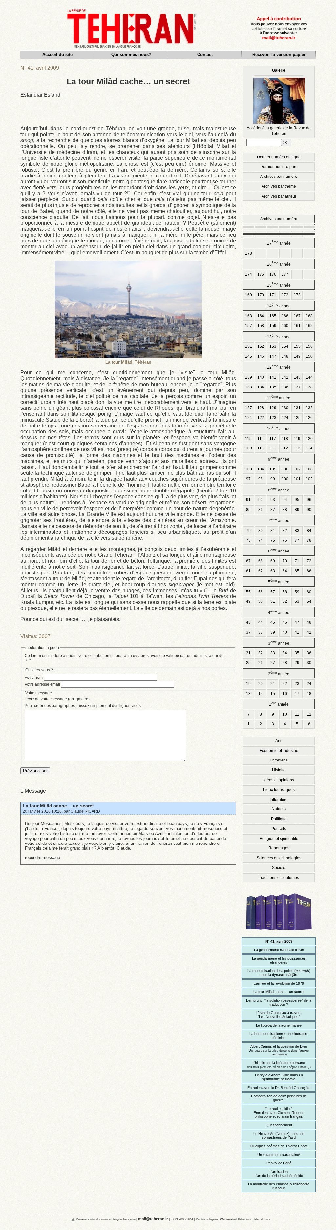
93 (272, 499)
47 (297, 622)
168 (309, 316)
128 (260, 408)
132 (309, 408)
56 (260, 592)
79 (248, 530)
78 (309, 540)
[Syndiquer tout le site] (67, 1219)
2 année (278, 673)
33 (272, 653)
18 (309, 693)
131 (297, 408)
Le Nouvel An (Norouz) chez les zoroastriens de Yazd (278, 1135)
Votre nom (34, 677)
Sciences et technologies (279, 858)
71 (297, 561)
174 (248, 274)
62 (260, 571)
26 (260, 662)
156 (309, 346)
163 (248, 316)
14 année (279, 305)
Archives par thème (279, 186)
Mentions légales (207, 1219)
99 (272, 479)
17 (297, 693)
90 (309, 509)
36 (309, 653)
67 (248, 561)
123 (272, 417)
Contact (205, 54)
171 (272, 295)
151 (248, 346)
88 (285, 509)
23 (297, 683)
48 (309, 622)
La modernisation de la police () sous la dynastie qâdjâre (278, 973)
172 (285, 295)
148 (285, 356)
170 (260, 295)
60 (309, 592)
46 (285, 622)
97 (248, 479)
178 (248, 253)
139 (248, 377)
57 (272, 592)
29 (297, 662)
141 (272, 377)
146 (260, 356)
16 (285, 693)
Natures (279, 809)
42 (309, 632)
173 (297, 295)
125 (297, 417)
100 (285, 479)
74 (260, 540)
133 (248, 387)
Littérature (279, 799)
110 (260, 448)
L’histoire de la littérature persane (279, 1065)
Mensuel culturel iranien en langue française (106, 1219)
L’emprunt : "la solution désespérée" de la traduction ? (278, 1002)
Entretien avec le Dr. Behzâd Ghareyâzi (278, 1088)
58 (285, 592)
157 (248, 325)
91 (248, 499)
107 (297, 469)
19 (248, 683)
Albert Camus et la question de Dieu (279, 1050)
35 (297, 653)
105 (272, 469)
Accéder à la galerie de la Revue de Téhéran (279, 102)
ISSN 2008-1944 (182, 1219)
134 (260, 387)
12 (309, 714)
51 (272, 601)
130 (285, 408)
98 (260, 479)
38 (260, 632)
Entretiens (279, 760)
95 (297, 499)
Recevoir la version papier (278, 54)
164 (260, 316)
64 (285, 571)
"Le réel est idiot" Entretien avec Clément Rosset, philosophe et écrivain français (279, 1112)
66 (309, 571)
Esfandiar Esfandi (41, 95)
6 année (278, 550)
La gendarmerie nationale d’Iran (279, 950)
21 (272, 683)
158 (260, 325)
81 (272, 530)
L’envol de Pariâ (278, 1163)
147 (272, 356)
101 (297, 479)
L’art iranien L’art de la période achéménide (279, 1174)
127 (248, 408)
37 (248, 632)
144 (309, 377)
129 (272, 408)
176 (272, 274)
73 (248, 540)
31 (248, 653)
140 (260, 377)
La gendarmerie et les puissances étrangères (279, 960)
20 (260, 683)
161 (297, 325)
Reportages (278, 848)
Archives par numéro (278, 176)
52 (285, 601)
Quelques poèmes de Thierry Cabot (278, 1146)
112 (285, 448)
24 (309, 683)
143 (297, 377)
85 (248, 509)
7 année (278, 520)
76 (285, 540)
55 (248, 592)
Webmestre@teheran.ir (236, 1219)
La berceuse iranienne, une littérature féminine (278, 1036)
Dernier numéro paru (279, 166)
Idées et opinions (278, 780)
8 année (278, 489)
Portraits (278, 828)
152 (260, 346)
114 (309, 448)
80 (260, 530)
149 (297, 356)
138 (309, 387)
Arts (278, 741)
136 (285, 387)
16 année (279, 264)
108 (309, 469)
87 (272, 509)
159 (272, 325)
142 (285, 377)
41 (297, 632)
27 (272, 662)
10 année (279, 428)
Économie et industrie (279, 750)
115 (248, 438)
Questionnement (279, 1125)
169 (248, 295)
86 (260, 509)
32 (260, 653)
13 (248, 693)
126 (309, 417)
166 (285, 316)
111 (273, 448)
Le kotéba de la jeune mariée (279, 1025)
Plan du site (262, 1219)
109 (248, 448)
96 (309, 499)
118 (285, 438)
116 (260, 438)
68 (260, 561)
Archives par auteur (279, 196)
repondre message (42, 857)
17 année (279, 243)
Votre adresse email (42, 684)
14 (260, 693)
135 (272, 387)
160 (285, 325)
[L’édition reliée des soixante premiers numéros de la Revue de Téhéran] (279, 933)
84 (309, 530)
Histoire (279, 770)
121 (248, 417)
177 (285, 274)
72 (309, 561)
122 (260, 417)
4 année (278, 612)
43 (248, 622)
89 (297, 509)
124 (285, 417)
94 (285, 499)
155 (297, 346)
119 (297, 438)
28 (285, 662)
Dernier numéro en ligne (279, 157)
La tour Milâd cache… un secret (58, 805)
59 (297, 592)
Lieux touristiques (279, 789)
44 (260, 622)
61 (248, 571)
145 (248, 356)
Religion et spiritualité (279, 838)
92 (260, 499)
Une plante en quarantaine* (278, 1155)
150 (309, 356)
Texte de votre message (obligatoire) (57, 699)
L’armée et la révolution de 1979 (279, 983)
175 (260, 274)
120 (309, 438)
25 (248, 662)
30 (309, 662)
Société (278, 867)
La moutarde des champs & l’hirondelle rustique (278, 1186)
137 (297, 387)
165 (272, 316)
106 (285, 469)
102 (309, 479)
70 (285, 561)
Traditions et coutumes (279, 877)
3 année (278, 643)
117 (272, 438)
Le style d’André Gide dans (279, 1077)
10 (285, 714)
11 (297, 714)
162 (309, 325)
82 (285, 530)
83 (297, 530)
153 (272, 346)
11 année (278, 397)
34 (285, 653)
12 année (279, 367)
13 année (279, 336)
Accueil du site (57, 54)
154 (285, 346)
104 (260, 469)
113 (297, 448)
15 (272, 693)
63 (272, 571)
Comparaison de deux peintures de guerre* (279, 1098)
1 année (279, 704)
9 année (278, 459)
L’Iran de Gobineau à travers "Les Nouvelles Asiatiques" (279, 1015)
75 (272, 540)
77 (297, 540)
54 (309, 601)
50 (260, 601)
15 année (279, 285)
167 (297, 316)
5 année (278, 581)
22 (285, 683)
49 (248, 601)
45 (272, 622)
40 (285, 632)
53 (297, 601)
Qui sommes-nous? (131, 54)
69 (272, 561)
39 (272, 632)
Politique (279, 819)
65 (297, 571)
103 (248, 469)
